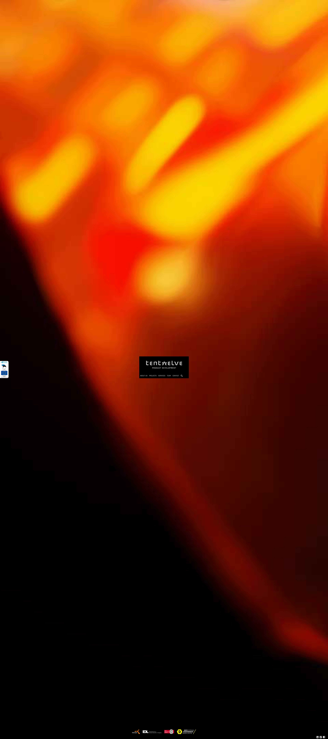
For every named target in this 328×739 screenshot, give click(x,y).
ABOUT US (143, 376)
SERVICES (161, 376)
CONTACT (176, 376)
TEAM (169, 376)
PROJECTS (153, 376)
